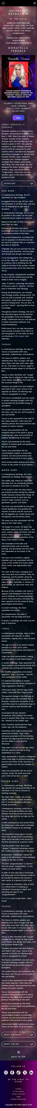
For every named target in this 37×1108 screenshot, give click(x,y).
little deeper (20, 336)
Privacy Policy (18, 1091)
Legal (18, 1096)
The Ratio (6, 898)
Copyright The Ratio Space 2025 (18, 1105)
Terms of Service (18, 1094)
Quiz (18, 118)
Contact (18, 1089)
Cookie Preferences (18, 1099)
